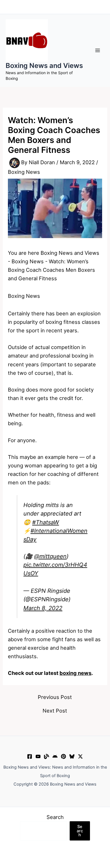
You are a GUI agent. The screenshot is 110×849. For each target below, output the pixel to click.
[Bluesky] (71, 756)
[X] (80, 756)
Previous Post (55, 697)
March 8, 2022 (42, 608)
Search (55, 817)
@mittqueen (50, 556)
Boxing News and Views (44, 65)
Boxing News (24, 172)
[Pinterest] (63, 756)
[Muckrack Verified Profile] (46, 756)
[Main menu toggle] (97, 50)
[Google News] (55, 756)
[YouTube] (38, 756)
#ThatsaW (45, 522)
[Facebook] (29, 756)
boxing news (75, 673)
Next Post (55, 710)
